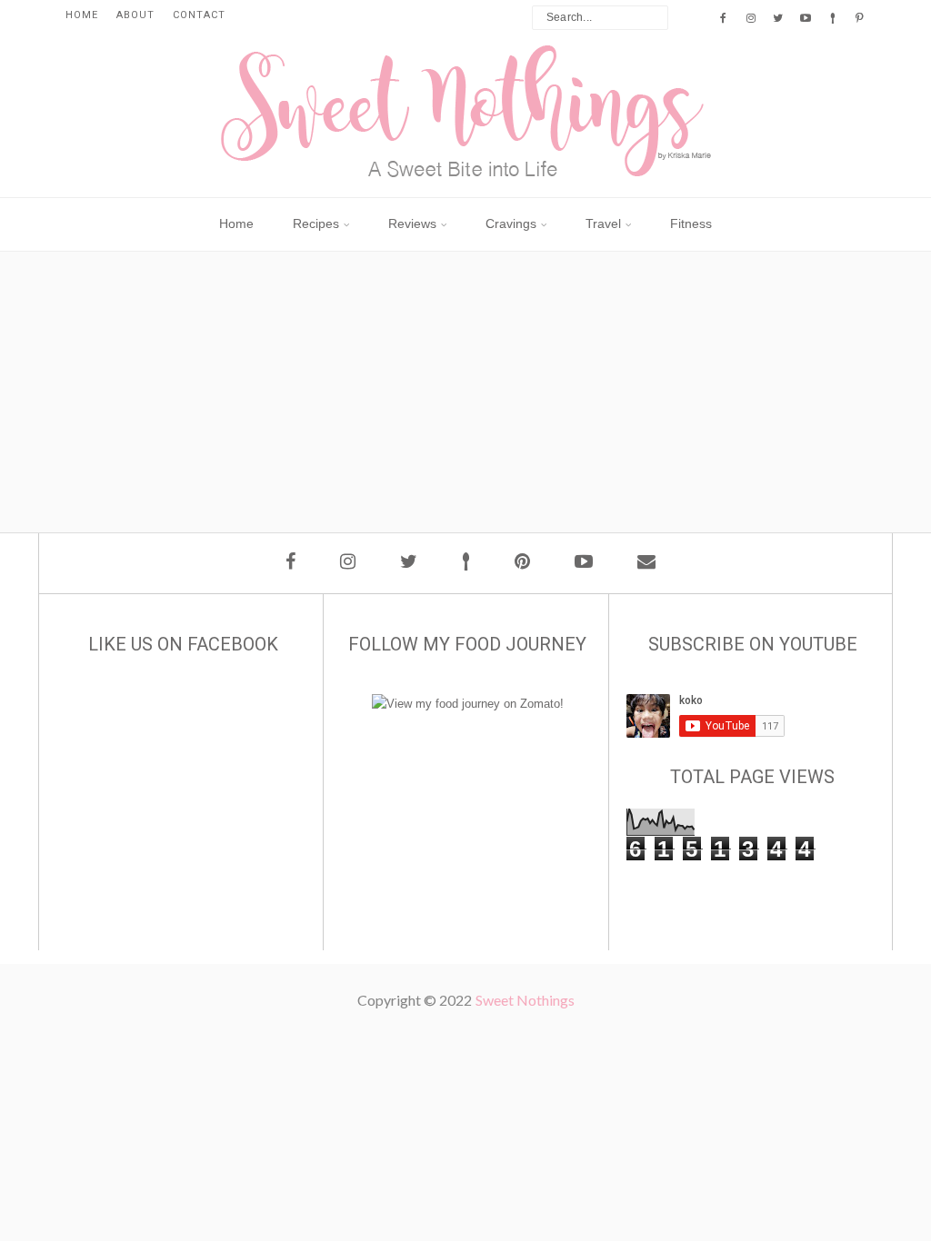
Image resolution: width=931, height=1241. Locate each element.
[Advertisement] (475, 450)
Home (81, 15)
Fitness (691, 223)
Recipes (316, 223)
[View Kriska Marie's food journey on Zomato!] (468, 703)
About (135, 15)
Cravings (511, 223)
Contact (199, 15)
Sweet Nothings (525, 999)
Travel (603, 223)
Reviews (412, 223)
